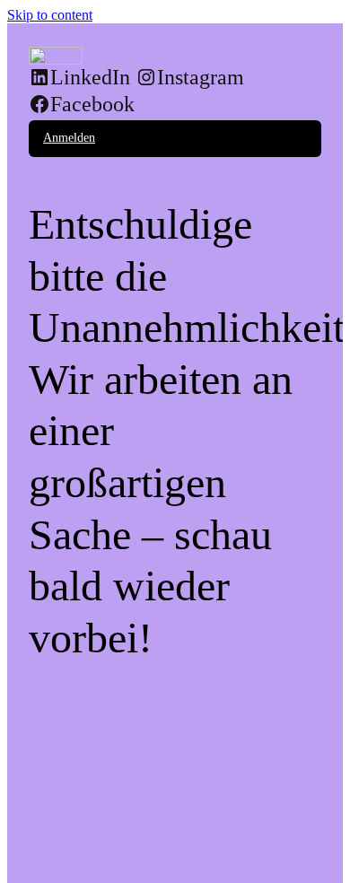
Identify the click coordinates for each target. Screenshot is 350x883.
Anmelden (69, 137)
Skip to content (49, 14)
